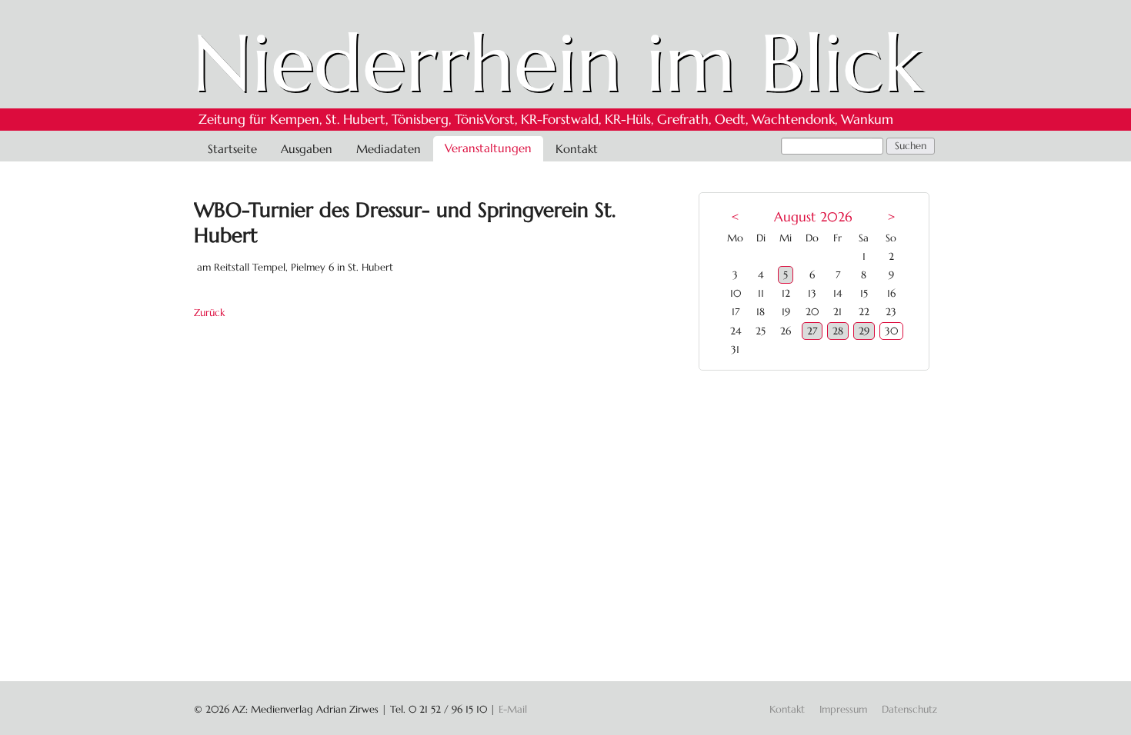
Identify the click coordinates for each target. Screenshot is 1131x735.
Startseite (232, 148)
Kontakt (576, 148)
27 (812, 331)
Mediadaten (388, 148)
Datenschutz (909, 709)
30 (891, 331)
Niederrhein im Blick (557, 63)
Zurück (209, 312)
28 (837, 331)
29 (864, 331)
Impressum (843, 709)
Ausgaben (306, 148)
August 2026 (813, 217)
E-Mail (513, 709)
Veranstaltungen (488, 148)
